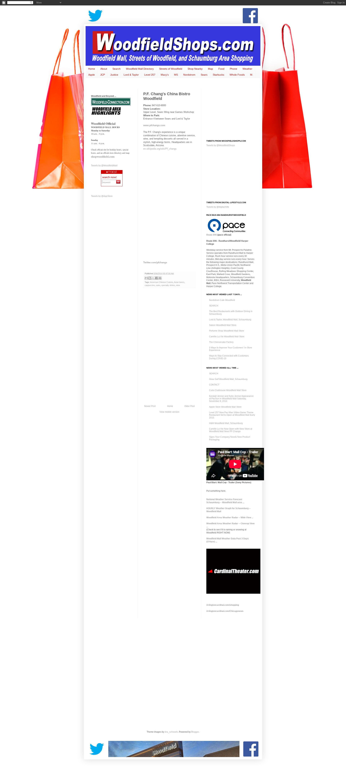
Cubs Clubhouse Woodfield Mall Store (228, 390)
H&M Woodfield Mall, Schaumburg (226, 423)
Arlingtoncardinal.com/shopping (222, 605)
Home (91, 68)
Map (210, 68)
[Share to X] (153, 278)
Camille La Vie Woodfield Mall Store (226, 336)
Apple (91, 74)
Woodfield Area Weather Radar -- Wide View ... (229, 517)
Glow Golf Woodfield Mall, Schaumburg (228, 379)
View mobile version (169, 412)
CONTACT (214, 384)
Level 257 (149, 74)
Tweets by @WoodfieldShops (220, 145)
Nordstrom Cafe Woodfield (222, 300)
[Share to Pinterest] (160, 278)
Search (116, 68)
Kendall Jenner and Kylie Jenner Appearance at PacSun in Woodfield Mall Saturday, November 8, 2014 (231, 399)
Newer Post (150, 406)
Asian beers (179, 282)
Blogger (195, 732)
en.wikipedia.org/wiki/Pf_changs (160, 148)
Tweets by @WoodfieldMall (104, 165)
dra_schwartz (171, 732)
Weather (247, 68)
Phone (233, 68)
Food (221, 68)
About (103, 68)
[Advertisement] (173, 16)
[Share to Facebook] (156, 278)
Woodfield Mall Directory (140, 68)
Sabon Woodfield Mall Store (222, 325)
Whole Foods (237, 74)
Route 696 (211, 235)
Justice (114, 74)
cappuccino (150, 285)
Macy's (165, 74)
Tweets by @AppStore (102, 196)
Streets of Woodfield (170, 68)
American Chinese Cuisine (161, 282)
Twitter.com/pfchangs (155, 262)
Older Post (189, 406)
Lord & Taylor (131, 74)
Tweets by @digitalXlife (217, 207)
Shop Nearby (195, 68)
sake (158, 285)
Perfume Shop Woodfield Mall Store (226, 331)
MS (176, 74)
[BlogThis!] (150, 278)
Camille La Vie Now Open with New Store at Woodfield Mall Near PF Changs (230, 430)
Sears (204, 74)
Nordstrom (189, 74)
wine (178, 285)
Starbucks (218, 74)
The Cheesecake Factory (221, 342)
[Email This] (146, 278)
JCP (102, 74)
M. (251, 74)
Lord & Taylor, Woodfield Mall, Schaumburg (230, 319)
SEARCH (213, 305)
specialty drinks (168, 285)
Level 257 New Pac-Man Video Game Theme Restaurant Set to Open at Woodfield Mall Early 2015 (232, 415)
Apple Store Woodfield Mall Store (225, 407)
